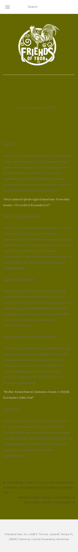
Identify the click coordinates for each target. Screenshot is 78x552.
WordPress (62, 539)
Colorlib (36, 539)
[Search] (72, 7)
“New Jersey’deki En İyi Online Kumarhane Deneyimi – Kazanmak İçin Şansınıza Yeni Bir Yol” (38, 487)
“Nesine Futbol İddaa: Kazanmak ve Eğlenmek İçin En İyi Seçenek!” (46, 500)
